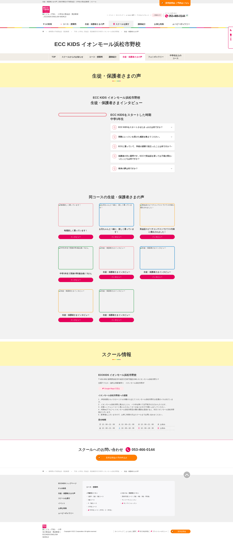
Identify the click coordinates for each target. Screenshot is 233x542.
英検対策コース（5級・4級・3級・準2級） (136, 496)
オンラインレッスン (130, 503)
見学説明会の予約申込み (116, 458)
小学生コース (92, 507)
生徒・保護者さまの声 (94, 24)
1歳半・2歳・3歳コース (96, 496)
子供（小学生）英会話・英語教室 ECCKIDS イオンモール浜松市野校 (96, 31)
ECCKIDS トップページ (67, 483)
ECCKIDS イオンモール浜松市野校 (117, 375)
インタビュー (76, 237)
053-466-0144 (177, 16)
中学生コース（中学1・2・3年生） (101, 510)
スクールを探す (122, 24)
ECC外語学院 (144, 531)
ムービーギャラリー (181, 24)
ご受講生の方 (157, 15)
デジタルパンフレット (143, 15)
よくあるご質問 (130, 15)
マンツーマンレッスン (129, 500)
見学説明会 (182, 531)
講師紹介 (142, 24)
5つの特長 (47, 24)
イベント (111, 15)
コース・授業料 (69, 24)
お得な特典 (159, 24)
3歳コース (91, 500)
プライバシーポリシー (160, 531)
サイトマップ (119, 15)
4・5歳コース (92, 503)
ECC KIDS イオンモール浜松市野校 (97, 44)
